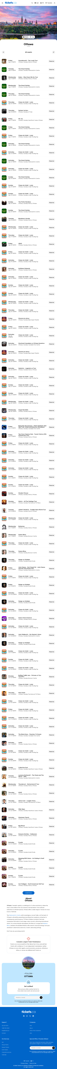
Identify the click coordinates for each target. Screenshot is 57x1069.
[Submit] (41, 997)
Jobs (31, 1033)
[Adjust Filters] (3, 52)
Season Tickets (5, 1047)
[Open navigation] (2, 3)
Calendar (4, 1054)
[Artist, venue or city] (32, 3)
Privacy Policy (24, 1063)
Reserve (51, 61)
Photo (26, 37)
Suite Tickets (5, 1049)
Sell (2, 1042)
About (31, 1028)
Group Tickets (5, 1044)
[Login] (54, 3)
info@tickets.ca (5, 1030)
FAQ (31, 1025)
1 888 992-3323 (5, 1028)
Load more (28, 893)
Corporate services (6, 1052)
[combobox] (48, 3)
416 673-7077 (5, 1025)
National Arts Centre (15, 915)
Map (33, 37)
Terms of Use (32, 1063)
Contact (4, 1033)
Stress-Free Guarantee (35, 1030)
